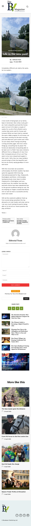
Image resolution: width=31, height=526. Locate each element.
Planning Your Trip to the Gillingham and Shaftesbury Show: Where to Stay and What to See (19, 332)
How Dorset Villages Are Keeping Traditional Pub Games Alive (18, 340)
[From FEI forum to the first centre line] (15, 424)
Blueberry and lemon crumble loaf (8, 221)
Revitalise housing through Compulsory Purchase (22, 222)
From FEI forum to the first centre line (15, 436)
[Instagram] (20, 515)
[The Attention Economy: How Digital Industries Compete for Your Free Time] (6, 316)
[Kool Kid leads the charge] (15, 452)
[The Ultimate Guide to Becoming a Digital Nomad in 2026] (6, 324)
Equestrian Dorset (15, 50)
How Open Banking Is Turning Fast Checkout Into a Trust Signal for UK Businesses (20, 347)
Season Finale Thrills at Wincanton (14, 492)
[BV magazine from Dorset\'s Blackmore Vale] (16, 6)
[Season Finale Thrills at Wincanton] (15, 480)
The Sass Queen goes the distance (13, 409)
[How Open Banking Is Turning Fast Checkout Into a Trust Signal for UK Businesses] (6, 347)
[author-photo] (3, 411)
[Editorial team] (15, 233)
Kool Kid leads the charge (10, 464)
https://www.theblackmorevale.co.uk (15, 243)
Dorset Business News (8, 360)
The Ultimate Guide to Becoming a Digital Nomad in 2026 (20, 323)
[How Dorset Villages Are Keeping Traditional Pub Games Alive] (6, 340)
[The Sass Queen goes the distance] (15, 397)
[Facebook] (9, 308)
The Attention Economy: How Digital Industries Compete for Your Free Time (20, 316)
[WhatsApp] (21, 308)
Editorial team (16, 59)
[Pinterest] (17, 308)
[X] (13, 308)
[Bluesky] (28, 515)
